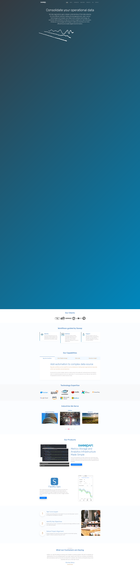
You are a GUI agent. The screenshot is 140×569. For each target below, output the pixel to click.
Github (43, 465)
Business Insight (93, 358)
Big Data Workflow (47, 358)
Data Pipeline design (62, 358)
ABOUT (71, 2)
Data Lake (77, 358)
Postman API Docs (45, 463)
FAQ (92, 2)
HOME (67, 2)
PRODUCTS (88, 2)
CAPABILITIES (76, 2)
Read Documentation (76, 464)
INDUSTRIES (82, 2)
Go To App (43, 497)
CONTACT (97, 2)
